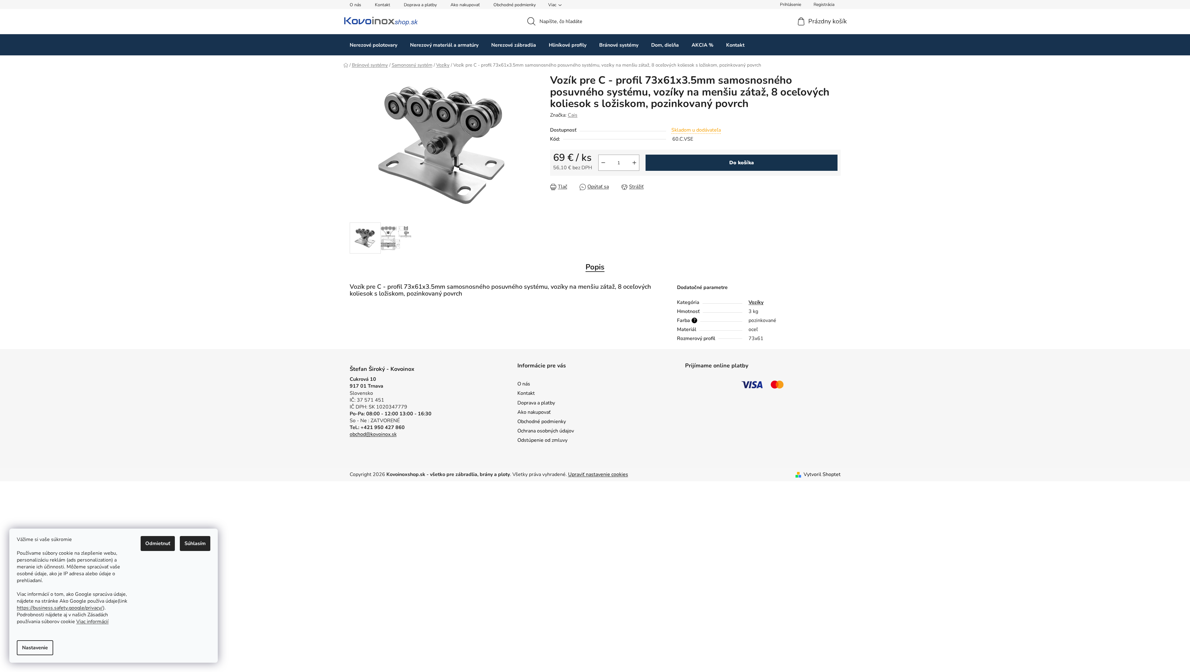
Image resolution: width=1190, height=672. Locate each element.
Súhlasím (195, 543)
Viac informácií (92, 621)
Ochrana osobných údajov (545, 430)
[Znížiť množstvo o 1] (603, 162)
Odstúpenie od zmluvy (542, 440)
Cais (572, 115)
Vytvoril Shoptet (822, 474)
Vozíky (756, 302)
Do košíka (741, 162)
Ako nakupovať (465, 5)
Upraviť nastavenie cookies (598, 474)
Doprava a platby (420, 5)
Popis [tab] (595, 267)
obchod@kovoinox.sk (373, 434)
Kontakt (382, 5)
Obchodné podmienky (514, 5)
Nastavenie (35, 647)
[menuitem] (373, 45)
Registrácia (824, 4)
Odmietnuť (157, 543)
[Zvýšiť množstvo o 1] (634, 162)
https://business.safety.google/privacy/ (60, 607)
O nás (355, 5)
